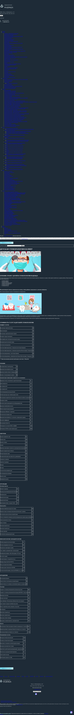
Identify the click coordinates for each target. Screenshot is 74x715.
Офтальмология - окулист (9, 54)
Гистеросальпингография (9, 188)
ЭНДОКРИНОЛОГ (8, 206)
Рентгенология (7, 173)
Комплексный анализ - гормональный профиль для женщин (15, 110)
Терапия (5, 66)
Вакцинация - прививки (8, 35)
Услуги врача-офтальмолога (9, 180)
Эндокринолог (7, 166)
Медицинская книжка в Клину (10, 222)
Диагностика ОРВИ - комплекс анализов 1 (12, 103)
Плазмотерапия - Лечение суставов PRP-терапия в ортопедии (15, 56)
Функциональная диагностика (10, 71)
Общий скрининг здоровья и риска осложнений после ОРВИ (15, 121)
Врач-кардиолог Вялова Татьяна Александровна (15, 138)
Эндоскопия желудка (8, 74)
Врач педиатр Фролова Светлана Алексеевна (15, 147)
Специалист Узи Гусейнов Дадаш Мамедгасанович (16, 160)
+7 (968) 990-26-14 (37, 689)
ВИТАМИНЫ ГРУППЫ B (9, 213)
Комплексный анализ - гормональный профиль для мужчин (15, 111)
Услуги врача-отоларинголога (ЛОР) (11, 178)
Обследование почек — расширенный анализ (12, 120)
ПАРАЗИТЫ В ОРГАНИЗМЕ (9, 216)
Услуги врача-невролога (8, 176)
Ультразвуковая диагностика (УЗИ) (10, 184)
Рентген (5, 62)
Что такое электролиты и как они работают (12, 224)
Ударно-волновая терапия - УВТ (10, 68)
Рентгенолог (6, 150)
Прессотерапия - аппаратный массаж (11, 59)
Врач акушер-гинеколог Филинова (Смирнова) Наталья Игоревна (19, 131)
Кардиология (6, 42)
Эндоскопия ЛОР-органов (9, 75)
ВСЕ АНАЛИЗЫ (7, 90)
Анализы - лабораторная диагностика (11, 33)
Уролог (5, 161)
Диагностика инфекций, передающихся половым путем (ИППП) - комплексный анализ (20, 101)
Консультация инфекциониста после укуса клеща (13, 43)
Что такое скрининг (8, 200)
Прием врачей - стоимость (9, 172)
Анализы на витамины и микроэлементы (12, 95)
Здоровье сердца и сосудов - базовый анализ (12, 105)
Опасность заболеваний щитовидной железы (12, 202)
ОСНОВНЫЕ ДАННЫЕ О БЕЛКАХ (11, 215)
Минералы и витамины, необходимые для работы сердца (14, 201)
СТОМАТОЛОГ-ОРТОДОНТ (12, 83)
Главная (3, 31)
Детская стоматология (8, 80)
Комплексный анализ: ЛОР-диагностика (11, 112)
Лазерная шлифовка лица (9, 45)
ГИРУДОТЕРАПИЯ (8, 203)
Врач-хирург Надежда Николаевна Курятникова (15, 164)
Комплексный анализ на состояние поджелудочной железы (15, 117)
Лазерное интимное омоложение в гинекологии (13, 47)
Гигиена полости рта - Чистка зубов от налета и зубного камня (16, 79)
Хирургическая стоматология (9, 88)
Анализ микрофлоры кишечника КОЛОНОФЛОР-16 (14, 93)
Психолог (6, 148)
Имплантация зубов (8, 81)
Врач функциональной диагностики (11, 128)
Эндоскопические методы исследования (11, 183)
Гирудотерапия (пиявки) (8, 40)
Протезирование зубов (8, 85)
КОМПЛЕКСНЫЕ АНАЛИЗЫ (10, 91)
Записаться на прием (6, 242)
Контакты (4, 227)
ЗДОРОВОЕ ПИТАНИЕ (8, 212)
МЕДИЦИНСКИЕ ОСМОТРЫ (10, 196)
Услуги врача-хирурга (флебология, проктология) (13, 181)
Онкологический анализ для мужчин (11, 122)
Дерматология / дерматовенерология (11, 41)
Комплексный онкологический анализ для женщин (13, 119)
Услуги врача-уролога (8, 179)
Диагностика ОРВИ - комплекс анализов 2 (12, 104)
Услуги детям (6, 69)
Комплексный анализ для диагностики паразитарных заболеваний (16, 113)
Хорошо (1, 714)
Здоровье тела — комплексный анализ (11, 106)
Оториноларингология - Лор (9, 55)
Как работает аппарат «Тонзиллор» (10, 223)
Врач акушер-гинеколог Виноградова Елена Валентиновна (17, 133)
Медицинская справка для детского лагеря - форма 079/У (14, 51)
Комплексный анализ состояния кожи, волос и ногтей (14, 118)
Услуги (3, 32)
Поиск (23, 245)
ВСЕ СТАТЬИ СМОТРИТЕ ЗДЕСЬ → (11, 191)
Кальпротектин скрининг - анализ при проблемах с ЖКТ (15, 108)
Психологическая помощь (9, 61)
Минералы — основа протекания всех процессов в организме (15, 221)
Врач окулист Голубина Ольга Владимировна (15, 145)
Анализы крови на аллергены (9, 92)
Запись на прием (7, 229)
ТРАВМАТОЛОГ (7, 204)
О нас (3, 226)
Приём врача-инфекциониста (9, 189)
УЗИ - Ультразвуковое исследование (11, 67)
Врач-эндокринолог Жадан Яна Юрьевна (14, 167)
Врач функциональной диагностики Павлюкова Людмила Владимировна (20, 129)
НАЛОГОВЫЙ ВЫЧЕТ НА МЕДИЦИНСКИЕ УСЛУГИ (15, 192)
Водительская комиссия (8, 37)
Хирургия (6, 72)
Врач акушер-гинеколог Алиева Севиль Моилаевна (16, 132)
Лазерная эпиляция (7, 46)
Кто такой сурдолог (8, 225)
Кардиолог (6, 137)
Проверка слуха (7, 60)
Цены (3, 170)
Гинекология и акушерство (9, 39)
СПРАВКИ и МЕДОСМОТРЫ (10, 64)
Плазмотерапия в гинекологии (10, 57)
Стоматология (7, 65)
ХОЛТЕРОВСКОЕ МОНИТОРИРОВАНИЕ (12, 195)
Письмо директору (49, 676)
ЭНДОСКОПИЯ (7, 209)
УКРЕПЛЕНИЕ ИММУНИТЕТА (10, 205)
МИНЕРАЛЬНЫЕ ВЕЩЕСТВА (10, 218)
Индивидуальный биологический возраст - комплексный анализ (16, 107)
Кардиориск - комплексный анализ (10, 109)
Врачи (3, 127)
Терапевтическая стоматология (10, 87)
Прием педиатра (7, 58)
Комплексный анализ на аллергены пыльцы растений (14, 114)
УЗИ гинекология (7, 185)
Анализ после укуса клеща (9, 99)
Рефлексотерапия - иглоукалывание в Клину (12, 63)
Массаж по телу (7, 177)
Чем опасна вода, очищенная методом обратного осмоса (14, 220)
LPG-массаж (6, 76)
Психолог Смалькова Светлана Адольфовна (15, 149)
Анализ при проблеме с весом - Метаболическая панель (14, 100)
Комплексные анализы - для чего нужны (11, 197)
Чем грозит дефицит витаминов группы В (12, 198)
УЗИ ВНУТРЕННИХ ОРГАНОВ (10, 207)
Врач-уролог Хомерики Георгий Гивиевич (14, 162)
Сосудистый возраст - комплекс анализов (12, 125)
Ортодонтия (6, 82)
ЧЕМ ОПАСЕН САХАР (8, 217)
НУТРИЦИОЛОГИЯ (8, 211)
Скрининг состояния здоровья (10, 124)
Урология (6, 70)
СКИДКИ (32, 676)
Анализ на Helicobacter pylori (9, 94)
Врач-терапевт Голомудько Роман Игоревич (15, 158)
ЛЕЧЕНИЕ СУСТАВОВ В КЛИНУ (10, 194)
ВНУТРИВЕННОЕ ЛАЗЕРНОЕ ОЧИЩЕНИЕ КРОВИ (14, 193)
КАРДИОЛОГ (7, 208)
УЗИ (5, 159)
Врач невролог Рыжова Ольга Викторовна (14, 143)
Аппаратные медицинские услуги (10, 34)
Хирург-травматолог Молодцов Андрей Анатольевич (16, 165)
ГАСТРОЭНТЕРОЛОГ (8, 214)
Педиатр (5, 146)
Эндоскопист (6, 168)
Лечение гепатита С (8, 48)
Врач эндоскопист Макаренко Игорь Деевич (15, 169)
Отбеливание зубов (8, 84)
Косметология (7, 44)
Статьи (3, 190)
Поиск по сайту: (4, 245)
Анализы (4, 89)
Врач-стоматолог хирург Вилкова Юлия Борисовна (16, 153)
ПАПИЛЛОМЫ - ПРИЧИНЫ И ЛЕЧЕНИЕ (12, 199)
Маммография (7, 50)
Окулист (5, 144)
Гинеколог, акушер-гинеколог (9, 130)
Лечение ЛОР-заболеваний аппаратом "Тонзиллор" (13, 49)
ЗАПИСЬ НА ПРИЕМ (37, 691)
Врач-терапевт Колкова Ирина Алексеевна (14, 157)
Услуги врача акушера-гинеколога (10, 182)
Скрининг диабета (7, 123)
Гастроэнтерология (7, 38)
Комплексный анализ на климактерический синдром (14, 116)
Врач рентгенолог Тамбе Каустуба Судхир (14, 151)
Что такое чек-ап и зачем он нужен (10, 219)
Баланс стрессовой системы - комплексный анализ (13, 102)
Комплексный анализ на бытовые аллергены (12, 115)
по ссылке (46, 713)
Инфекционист (7, 136)
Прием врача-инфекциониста (9, 77)
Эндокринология (7, 73)
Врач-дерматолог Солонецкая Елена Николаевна (16, 135)
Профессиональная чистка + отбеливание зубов (13, 86)
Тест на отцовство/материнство (10, 126)
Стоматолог (6, 152)
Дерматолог (6, 134)
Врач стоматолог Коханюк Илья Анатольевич (15, 154)
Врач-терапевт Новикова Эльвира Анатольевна (15, 156)
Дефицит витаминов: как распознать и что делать (13, 210)
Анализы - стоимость (8, 171)
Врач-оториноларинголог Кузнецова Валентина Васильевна (18, 140)
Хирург (5, 163)
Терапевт (6, 155)
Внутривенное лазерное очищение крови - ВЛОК (13, 36)
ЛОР (5, 139)
